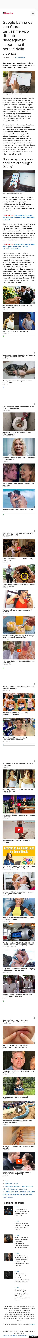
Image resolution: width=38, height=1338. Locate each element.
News (7, 1181)
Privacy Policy (22, 1335)
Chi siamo (6, 1335)
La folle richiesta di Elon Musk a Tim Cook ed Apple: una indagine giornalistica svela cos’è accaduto (19, 1194)
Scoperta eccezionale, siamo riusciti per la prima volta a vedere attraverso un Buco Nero (19, 246)
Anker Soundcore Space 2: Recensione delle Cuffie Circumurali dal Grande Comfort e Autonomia (22, 1278)
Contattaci (32, 1324)
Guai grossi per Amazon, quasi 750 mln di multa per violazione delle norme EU (18, 217)
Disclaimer (31, 1335)
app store (8, 1184)
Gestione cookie (33, 1336)
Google (15, 1184)
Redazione (13, 1335)
